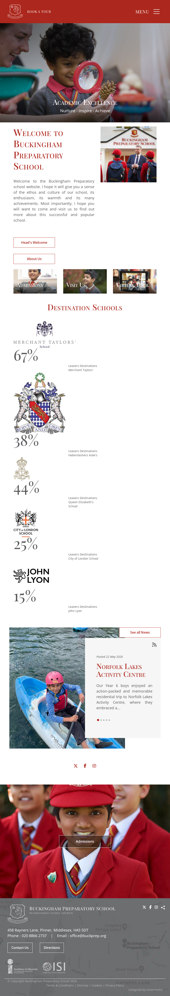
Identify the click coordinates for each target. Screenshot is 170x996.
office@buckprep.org (88, 935)
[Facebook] (85, 766)
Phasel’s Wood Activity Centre (120, 670)
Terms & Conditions (60, 985)
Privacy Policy (115, 985)
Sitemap (82, 985)
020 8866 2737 (34, 935)
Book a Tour (39, 11)
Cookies (97, 985)
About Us (34, 259)
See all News (140, 632)
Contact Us (20, 947)
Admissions (85, 841)
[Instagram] (94, 766)
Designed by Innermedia (146, 990)
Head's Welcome (34, 242)
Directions (52, 947)
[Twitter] (76, 766)
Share (163, 907)
